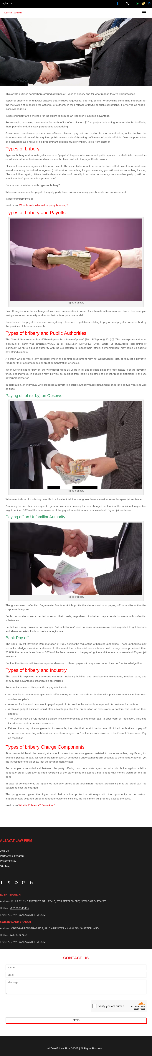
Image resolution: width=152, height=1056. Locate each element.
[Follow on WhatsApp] (137, 3)
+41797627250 (18, 935)
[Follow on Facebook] (118, 3)
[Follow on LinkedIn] (149, 3)
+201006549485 (19, 908)
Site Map (5, 866)
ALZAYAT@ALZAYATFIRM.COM (27, 914)
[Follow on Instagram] (143, 3)
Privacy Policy (8, 860)
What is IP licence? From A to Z (37, 805)
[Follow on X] (127, 3)
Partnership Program (12, 855)
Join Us (4, 850)
